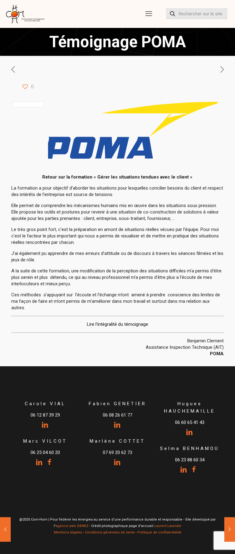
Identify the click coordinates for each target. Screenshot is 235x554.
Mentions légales (68, 532)
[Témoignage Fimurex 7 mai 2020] (229, 529)
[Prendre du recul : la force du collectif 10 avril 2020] (5, 529)
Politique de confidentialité (159, 532)
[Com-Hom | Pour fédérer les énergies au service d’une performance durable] (25, 14)
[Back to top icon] (205, 541)
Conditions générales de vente (110, 532)
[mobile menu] (149, 14)
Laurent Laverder (167, 526)
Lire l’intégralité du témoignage (117, 324)
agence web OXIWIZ (72, 526)
